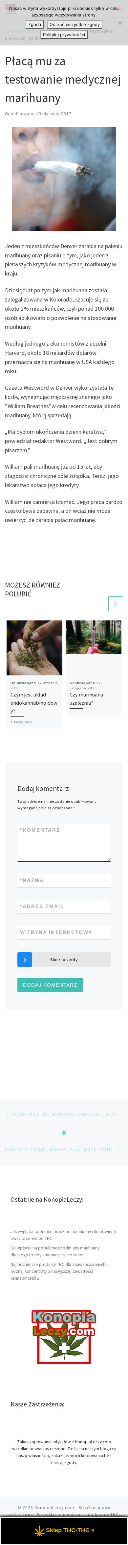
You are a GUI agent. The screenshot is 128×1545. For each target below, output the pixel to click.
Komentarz (40, 830)
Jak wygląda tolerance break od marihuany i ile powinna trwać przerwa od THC (63, 1235)
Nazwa (32, 880)
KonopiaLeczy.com (54, 1507)
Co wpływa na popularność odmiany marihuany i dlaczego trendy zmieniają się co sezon (56, 1251)
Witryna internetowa (56, 932)
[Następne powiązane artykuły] (115, 603)
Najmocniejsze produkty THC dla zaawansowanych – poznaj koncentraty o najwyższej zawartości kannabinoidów (59, 1271)
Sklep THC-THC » (70, 1530)
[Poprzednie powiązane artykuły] (100, 603)
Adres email (42, 906)
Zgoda (34, 24)
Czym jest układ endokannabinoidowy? (34, 702)
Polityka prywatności (64, 34)
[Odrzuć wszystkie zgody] (120, 22)
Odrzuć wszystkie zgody (75, 24)
